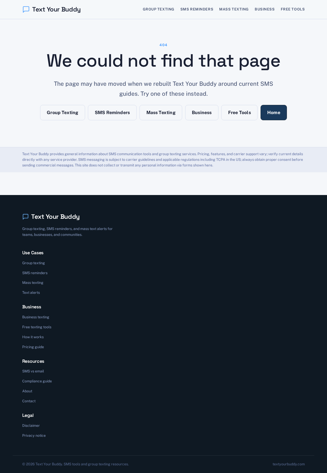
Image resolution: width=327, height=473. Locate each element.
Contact (29, 401)
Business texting (35, 317)
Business (265, 9)
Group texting (33, 263)
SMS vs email (33, 371)
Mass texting (32, 283)
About (27, 391)
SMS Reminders (196, 9)
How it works (33, 337)
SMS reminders (35, 273)
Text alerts (31, 292)
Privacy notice (34, 435)
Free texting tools (36, 327)
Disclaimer (31, 425)
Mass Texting (234, 9)
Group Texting (158, 9)
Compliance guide (37, 381)
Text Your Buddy (56, 9)
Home (273, 112)
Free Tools (293, 9)
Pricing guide (33, 347)
